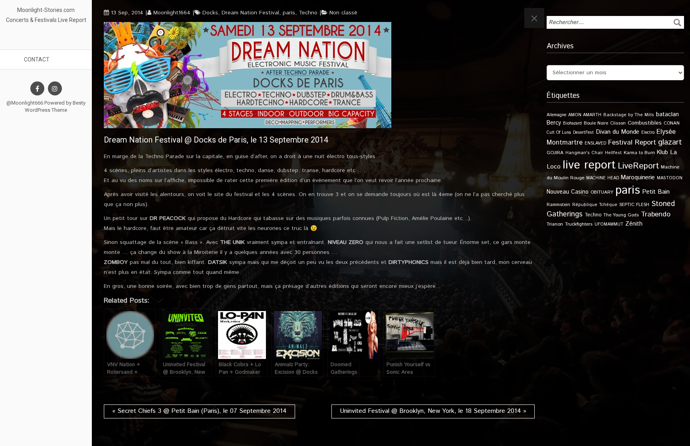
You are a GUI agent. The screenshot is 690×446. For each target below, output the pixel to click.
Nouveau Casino (568, 192)
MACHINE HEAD (602, 178)
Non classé (343, 13)
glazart (670, 142)
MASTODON (669, 178)
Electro (647, 132)
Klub (662, 152)
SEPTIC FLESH (634, 204)
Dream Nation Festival (250, 13)
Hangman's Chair (584, 153)
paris (289, 13)
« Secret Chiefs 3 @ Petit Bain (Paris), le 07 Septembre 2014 (199, 411)
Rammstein (558, 204)
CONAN (672, 123)
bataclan (667, 114)
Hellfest (613, 153)
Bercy (554, 123)
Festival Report (632, 142)
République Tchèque (594, 205)
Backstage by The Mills (628, 115)
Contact (37, 59)
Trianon (555, 224)
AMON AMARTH (584, 115)
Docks (210, 13)
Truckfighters (579, 224)
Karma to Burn (639, 152)
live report (589, 165)
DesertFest (583, 132)
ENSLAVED (595, 143)
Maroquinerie (638, 177)
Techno (308, 13)
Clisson (618, 123)
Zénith (633, 224)
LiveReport (638, 166)
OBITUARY (602, 192)
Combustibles (645, 123)
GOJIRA (555, 152)
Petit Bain (656, 191)
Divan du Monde (617, 132)
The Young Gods (621, 215)
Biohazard (572, 123)
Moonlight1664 (171, 13)
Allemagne (556, 115)
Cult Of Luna (559, 132)
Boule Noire (596, 123)
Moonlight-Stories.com (46, 10)
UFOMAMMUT (609, 224)
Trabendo (655, 214)
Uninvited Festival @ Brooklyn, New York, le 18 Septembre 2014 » (433, 411)
